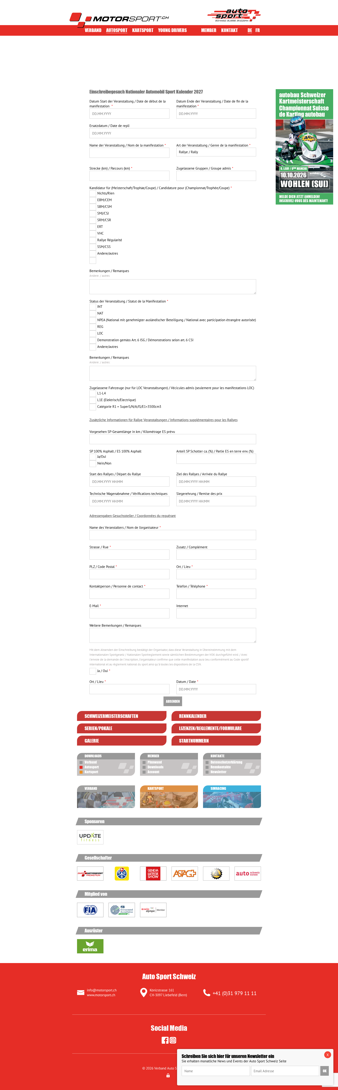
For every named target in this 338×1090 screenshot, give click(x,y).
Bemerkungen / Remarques (109, 271)
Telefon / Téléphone (190, 586)
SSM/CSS (104, 246)
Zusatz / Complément (191, 547)
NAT (100, 313)
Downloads (155, 767)
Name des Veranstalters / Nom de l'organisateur (123, 527)
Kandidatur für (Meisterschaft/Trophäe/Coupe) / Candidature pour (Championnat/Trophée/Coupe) (159, 188)
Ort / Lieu (183, 566)
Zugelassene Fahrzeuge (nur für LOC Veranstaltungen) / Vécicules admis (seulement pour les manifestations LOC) (171, 388)
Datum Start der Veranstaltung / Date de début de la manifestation (127, 103)
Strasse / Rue (99, 547)
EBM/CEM (104, 200)
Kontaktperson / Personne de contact (116, 586)
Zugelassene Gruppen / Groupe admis (203, 168)
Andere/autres (107, 253)
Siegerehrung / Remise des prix (199, 493)
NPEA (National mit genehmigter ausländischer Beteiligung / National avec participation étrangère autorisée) (176, 320)
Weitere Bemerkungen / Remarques (115, 625)
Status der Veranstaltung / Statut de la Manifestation (127, 301)
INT (99, 306)
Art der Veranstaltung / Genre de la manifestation (212, 145)
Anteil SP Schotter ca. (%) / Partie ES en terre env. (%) (214, 451)
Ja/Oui (101, 456)
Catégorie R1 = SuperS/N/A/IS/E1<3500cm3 (129, 406)
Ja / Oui (102, 671)
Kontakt (229, 30)
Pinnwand (155, 762)
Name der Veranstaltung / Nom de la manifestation (126, 145)
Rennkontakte (221, 767)
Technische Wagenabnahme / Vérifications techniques (128, 493)
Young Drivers (172, 30)
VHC (100, 233)
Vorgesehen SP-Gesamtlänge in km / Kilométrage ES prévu (132, 431)
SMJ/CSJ (103, 213)
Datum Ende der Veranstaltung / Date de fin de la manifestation (212, 103)
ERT (100, 226)
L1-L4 (101, 393)
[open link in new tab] (90, 842)
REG (100, 326)
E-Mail (94, 606)
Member (208, 30)
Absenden (173, 701)
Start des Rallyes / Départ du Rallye (115, 474)
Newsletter (218, 772)
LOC (100, 333)
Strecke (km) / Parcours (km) (109, 168)
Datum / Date (186, 681)
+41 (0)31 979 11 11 (235, 993)
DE (250, 30)
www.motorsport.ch (101, 995)
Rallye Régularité (109, 240)
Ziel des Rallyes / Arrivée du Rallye (201, 474)
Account (153, 772)
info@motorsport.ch (102, 990)
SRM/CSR (104, 220)
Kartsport (142, 30)
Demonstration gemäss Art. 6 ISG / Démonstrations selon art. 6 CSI (145, 340)
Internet (182, 606)
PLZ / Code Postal (102, 566)
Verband (93, 30)
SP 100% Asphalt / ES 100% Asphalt (115, 451)
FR (257, 30)
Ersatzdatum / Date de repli (109, 125)
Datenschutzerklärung (226, 762)
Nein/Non (104, 463)
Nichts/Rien (105, 193)
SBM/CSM (104, 206)
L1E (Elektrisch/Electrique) (116, 400)
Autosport (116, 30)
